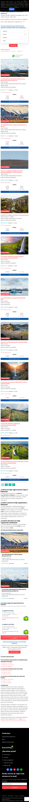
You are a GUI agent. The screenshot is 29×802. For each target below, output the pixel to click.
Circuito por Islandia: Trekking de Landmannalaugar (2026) (10, 424)
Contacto (6, 757)
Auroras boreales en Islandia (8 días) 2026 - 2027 (13, 298)
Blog (3, 739)
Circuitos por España (6, 670)
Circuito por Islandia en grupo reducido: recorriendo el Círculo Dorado (12, 257)
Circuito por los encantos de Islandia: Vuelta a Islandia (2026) (14, 382)
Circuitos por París (6, 672)
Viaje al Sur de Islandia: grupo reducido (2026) (14, 342)
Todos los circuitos (8, 762)
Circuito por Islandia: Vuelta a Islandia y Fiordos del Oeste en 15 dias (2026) (14, 462)
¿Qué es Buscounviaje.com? (8, 736)
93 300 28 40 (7, 754)
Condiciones (10, 795)
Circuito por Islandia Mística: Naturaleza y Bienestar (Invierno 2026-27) (13, 79)
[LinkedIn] (11, 769)
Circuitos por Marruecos (7, 679)
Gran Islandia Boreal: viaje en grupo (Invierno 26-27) (14, 125)
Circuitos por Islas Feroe (7, 664)
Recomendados (5, 51)
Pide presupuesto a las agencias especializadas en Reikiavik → (14, 637)
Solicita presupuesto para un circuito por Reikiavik (14, 642)
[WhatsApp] (21, 769)
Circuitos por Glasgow (6, 666)
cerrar (25, 0)
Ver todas (21, 98)
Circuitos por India (5, 681)
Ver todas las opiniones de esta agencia (10, 618)
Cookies (16, 795)
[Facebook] (18, 769)
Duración (19, 51)
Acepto (11, 9)
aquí (17, 719)
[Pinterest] (14, 769)
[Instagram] (7, 769)
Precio (12, 51)
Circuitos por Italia (6, 673)
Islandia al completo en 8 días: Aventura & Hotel (14, 215)
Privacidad (4, 795)
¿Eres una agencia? (8, 760)
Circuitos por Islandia (6, 663)
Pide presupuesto (14, 652)
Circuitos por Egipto (6, 682)
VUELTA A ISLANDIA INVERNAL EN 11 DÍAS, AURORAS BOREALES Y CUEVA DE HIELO (12, 171)
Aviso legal (21, 795)
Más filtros (13, 45)
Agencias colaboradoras (8, 742)
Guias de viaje (7, 765)
